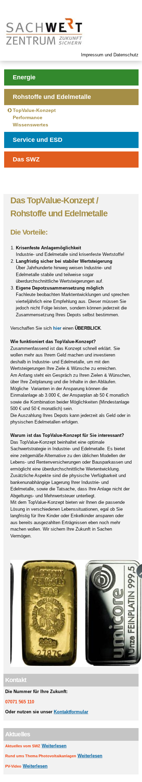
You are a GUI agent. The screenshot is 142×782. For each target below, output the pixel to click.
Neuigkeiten (30, 178)
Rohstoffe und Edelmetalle (52, 96)
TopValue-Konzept (34, 110)
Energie (24, 77)
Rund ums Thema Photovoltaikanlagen (40, 756)
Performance (27, 117)
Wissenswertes (30, 124)
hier (57, 328)
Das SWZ (26, 159)
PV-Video (13, 766)
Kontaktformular (71, 711)
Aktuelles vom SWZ (22, 746)
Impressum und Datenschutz (110, 54)
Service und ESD (37, 139)
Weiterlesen (54, 745)
